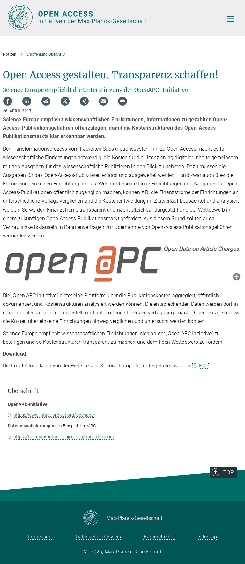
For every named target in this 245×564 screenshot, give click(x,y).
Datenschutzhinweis (98, 537)
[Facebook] (7, 101)
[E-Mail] (103, 101)
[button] (237, 277)
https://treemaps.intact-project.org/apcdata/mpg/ (64, 436)
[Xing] (84, 101)
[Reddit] (46, 101)
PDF (203, 366)
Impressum (40, 537)
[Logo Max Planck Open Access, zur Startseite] (111, 17)
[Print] (122, 101)
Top (228, 472)
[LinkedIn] (27, 101)
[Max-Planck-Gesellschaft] (94, 518)
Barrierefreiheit (160, 537)
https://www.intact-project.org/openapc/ (54, 414)
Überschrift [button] (23, 391)
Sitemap (207, 537)
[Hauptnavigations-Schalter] (230, 18)
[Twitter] (65, 101)
